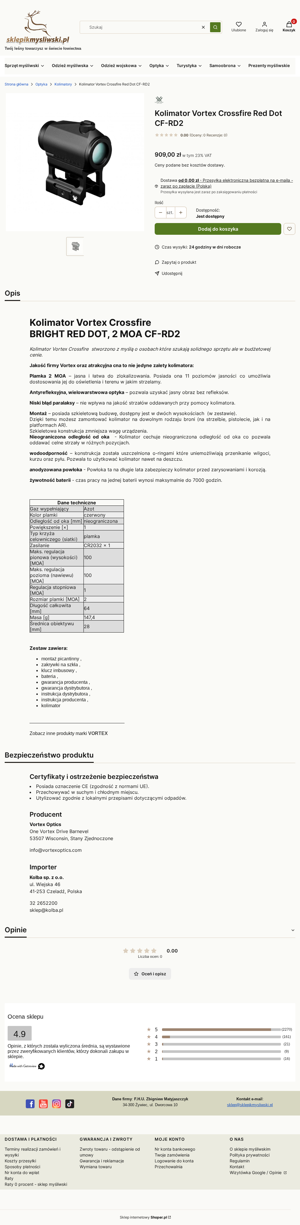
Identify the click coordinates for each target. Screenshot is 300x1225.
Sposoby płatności (22, 1166)
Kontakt (237, 1166)
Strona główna (16, 84)
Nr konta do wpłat (22, 1172)
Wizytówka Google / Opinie (256, 1172)
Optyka (41, 84)
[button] (215, 27)
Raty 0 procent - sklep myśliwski (36, 1184)
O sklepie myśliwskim (250, 1149)
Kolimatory (63, 84)
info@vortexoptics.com (56, 850)
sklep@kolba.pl (46, 910)
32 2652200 (43, 903)
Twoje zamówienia (172, 1154)
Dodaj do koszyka (218, 229)
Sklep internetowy (143, 1217)
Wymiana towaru (96, 1166)
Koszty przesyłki (20, 1160)
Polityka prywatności (250, 1154)
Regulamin (240, 1160)
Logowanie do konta (174, 1160)
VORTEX (98, 733)
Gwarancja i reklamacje (102, 1160)
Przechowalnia (169, 1166)
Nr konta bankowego (175, 1149)
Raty (9, 1178)
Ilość (159, 202)
